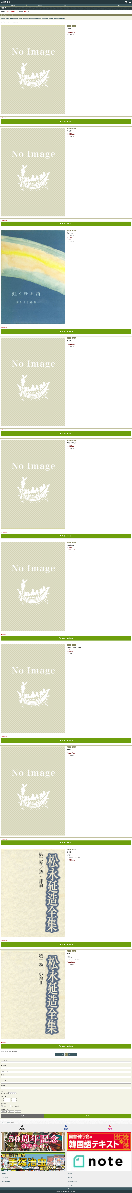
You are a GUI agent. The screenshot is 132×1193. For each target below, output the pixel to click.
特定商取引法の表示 (99, 1182)
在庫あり (6, 1106)
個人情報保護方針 (33, 1182)
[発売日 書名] (4, 1112)
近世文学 (12, 18)
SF (27, 18)
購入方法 (99, 1178)
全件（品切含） (16, 1106)
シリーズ (66, 5)
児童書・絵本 (62, 18)
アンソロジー (38, 18)
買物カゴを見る (126, 2)
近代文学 (16, 18)
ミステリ (25, 18)
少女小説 (20, 18)
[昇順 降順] (11, 1112)
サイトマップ (99, 1185)
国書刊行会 (6, 2)
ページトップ (66, 1188)
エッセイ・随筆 (45, 18)
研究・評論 (51, 18)
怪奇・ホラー (32, 18)
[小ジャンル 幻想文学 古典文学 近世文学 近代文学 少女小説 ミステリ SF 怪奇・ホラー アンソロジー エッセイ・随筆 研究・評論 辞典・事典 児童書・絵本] (66, 1072)
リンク (33, 1185)
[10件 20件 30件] (18, 1112)
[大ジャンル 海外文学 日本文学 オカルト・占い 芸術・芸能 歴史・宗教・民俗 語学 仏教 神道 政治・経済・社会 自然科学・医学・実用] (66, 1068)
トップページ (3, 1122)
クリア (22, 1116)
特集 (119, 5)
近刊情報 (40, 5)
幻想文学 (3, 18)
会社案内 (33, 1174)
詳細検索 (8, 1122)
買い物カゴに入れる (67, 121)
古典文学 (7, 18)
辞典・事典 (56, 18)
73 (62, 1054)
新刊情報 (13, 5)
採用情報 (99, 1174)
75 (69, 1054)
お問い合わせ (33, 1178)
